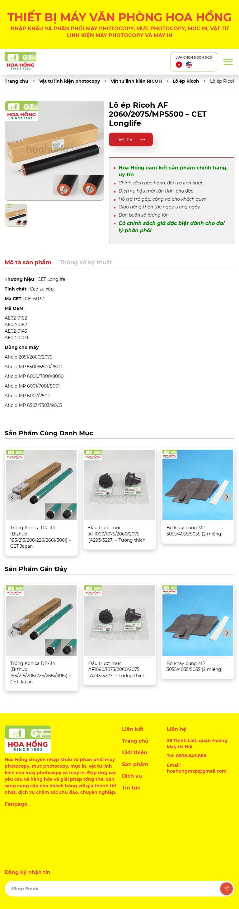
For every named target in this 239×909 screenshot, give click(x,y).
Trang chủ (16, 81)
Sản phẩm (135, 764)
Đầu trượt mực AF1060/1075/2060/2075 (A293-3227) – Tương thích (116, 534)
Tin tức (131, 788)
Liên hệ (124, 139)
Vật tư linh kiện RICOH (136, 81)
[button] (12, 497)
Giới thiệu (134, 752)
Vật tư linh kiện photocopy (69, 81)
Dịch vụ (132, 776)
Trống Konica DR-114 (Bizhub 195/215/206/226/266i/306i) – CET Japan (40, 537)
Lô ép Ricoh (186, 81)
